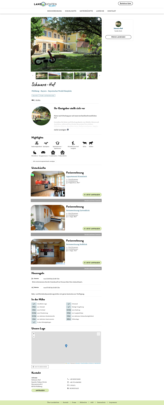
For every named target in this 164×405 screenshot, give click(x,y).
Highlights (70, 11)
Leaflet (68, 363)
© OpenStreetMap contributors (86, 363)
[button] (66, 346)
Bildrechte (83, 402)
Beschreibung (54, 11)
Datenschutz (101, 402)
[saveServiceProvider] (99, 19)
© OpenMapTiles (97, 363)
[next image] (98, 44)
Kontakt (112, 11)
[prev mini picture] (33, 76)
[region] (66, 347)
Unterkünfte (86, 11)
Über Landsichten (53, 402)
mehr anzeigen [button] (60, 129)
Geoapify (78, 363)
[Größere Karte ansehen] (98, 333)
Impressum (113, 402)
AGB (92, 402)
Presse (74, 402)
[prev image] (33, 44)
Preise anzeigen (118, 37)
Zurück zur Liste (125, 3)
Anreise (100, 11)
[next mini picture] (100, 76)
